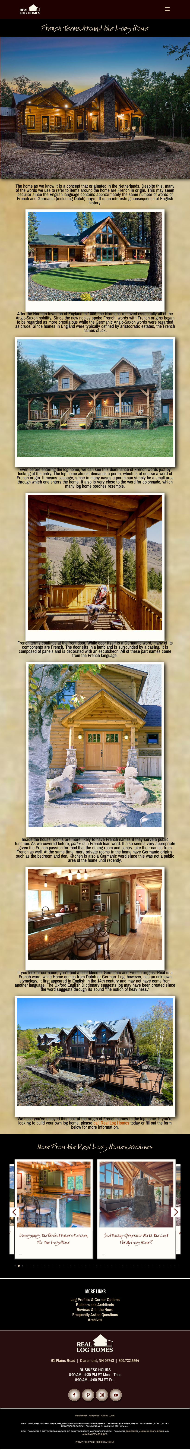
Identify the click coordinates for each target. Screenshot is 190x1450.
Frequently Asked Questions (95, 1314)
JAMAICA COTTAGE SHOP (94, 1434)
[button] (15, 1266)
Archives (95, 1320)
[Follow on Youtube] (116, 1395)
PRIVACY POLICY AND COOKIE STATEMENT (95, 1442)
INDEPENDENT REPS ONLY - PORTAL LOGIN (94, 1415)
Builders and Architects (95, 1305)
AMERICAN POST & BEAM (151, 1431)
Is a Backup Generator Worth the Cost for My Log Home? (54, 1239)
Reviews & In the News (95, 1309)
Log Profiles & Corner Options (95, 1299)
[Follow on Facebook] (74, 1395)
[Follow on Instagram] (102, 1395)
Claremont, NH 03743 (97, 1360)
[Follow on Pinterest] (88, 1395)
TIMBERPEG (131, 1431)
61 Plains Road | (65, 1360)
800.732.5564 (129, 1360)
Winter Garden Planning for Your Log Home (136, 1239)
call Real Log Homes (111, 1123)
